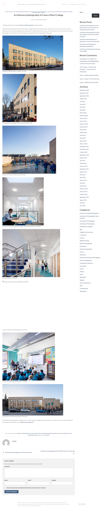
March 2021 (83, 112)
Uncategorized (84, 288)
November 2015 (84, 149)
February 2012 (84, 188)
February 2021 (84, 115)
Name (6, 480)
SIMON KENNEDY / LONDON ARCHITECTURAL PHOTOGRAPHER (31, 4)
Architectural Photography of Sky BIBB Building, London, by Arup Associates (89, 61)
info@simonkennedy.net (26, 422)
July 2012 (82, 183)
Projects (64, 4)
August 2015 (83, 158)
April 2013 (83, 177)
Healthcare (83, 254)
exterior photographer (61, 11)
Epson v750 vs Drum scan (92, 79)
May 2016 (82, 138)
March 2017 (83, 129)
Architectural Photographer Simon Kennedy (17, 11)
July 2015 (82, 160)
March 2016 (83, 141)
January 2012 (83, 191)
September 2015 (84, 155)
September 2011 (84, 197)
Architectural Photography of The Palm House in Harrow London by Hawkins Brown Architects (89, 27)
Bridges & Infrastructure (86, 232)
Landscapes (83, 266)
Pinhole (82, 271)
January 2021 (83, 118)
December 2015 (84, 146)
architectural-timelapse (86, 226)
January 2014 (83, 166)
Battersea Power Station (92, 75)
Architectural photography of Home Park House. (18, 452)
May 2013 (82, 174)
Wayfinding (83, 291)
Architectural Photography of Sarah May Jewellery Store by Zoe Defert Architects (89, 34)
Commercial (83, 235)
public (81, 274)
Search (81, 12)
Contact (79, 4)
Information (73, 4)
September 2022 (84, 90)
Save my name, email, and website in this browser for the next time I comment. (26, 487)
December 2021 (84, 93)
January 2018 (83, 127)
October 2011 (84, 194)
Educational (51, 11)
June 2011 (83, 205)
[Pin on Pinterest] (41, 427)
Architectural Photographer (25, 25)
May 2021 (82, 107)
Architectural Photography (36, 11)
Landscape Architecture (86, 263)
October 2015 (84, 152)
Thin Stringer (83, 67)
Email (30, 480)
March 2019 (83, 121)
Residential (83, 277)
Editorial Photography (86, 243)
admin (81, 75)
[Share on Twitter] (35, 427)
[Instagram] (82, 504)
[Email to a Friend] (38, 427)
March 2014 (83, 163)
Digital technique (84, 240)
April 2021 (83, 110)
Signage (82, 280)
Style (81, 285)
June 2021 (83, 104)
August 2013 (83, 172)
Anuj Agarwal (83, 59)
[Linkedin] (84, 504)
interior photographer (86, 260)
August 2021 (83, 98)
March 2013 (83, 180)
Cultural (82, 238)
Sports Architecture (85, 283)
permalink (47, 435)
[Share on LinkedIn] (44, 427)
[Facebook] (80, 504)
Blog (46, 11)
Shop (84, 4)
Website (54, 480)
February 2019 (84, 124)
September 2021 (84, 96)
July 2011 (82, 203)
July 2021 (82, 101)
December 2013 (84, 169)
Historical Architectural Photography (90, 257)
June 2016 (83, 135)
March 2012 (83, 186)
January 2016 (83, 143)
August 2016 (83, 132)
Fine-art (82, 252)
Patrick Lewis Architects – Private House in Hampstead (88, 69)
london (43, 12)
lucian (81, 79)
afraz (45, 19)
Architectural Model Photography (89, 213)
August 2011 (83, 200)
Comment (7, 466)
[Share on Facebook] (33, 427)
